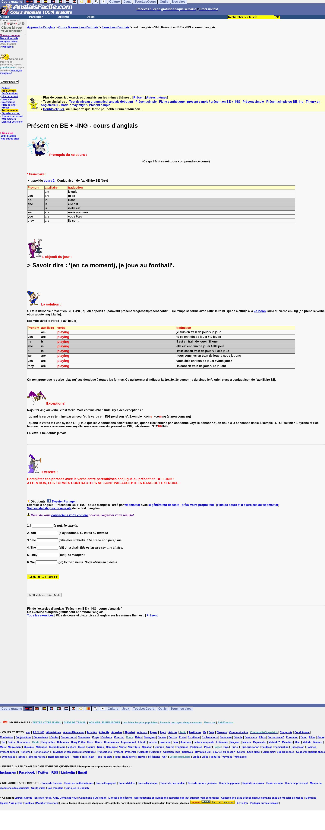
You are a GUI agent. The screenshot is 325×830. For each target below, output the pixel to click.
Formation (292, 737)
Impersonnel (128, 742)
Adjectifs (104, 732)
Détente (63, 16)
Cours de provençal (296, 783)
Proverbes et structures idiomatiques (73, 751)
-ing (28, 732)
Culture (113, 708)
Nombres (111, 747)
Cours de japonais (229, 783)
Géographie (48, 742)
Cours (4, 16)
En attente (194, 737)
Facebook (27, 772)
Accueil (6, 87)
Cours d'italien (126, 783)
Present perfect (8, 751)
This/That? (88, 756)
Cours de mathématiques (78, 783)
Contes (54, 737)
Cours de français (52, 783)
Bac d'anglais (55, 788)
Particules (196, 747)
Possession (297, 747)
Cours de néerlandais (172, 783)
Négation (147, 747)
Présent (138, 97)
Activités (92, 732)
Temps (21, 756)
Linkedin (68, 772)
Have (90, 742)
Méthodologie (57, 747)
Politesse (266, 747)
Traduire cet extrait (12, 116)
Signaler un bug (11, 113)
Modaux (318, 742)
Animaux (142, 732)
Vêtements (240, 756)
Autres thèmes (156, 97)
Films (262, 737)
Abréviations (53, 732)
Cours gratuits (12, 708)
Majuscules (259, 742)
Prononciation (41, 751)
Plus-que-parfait (250, 747)
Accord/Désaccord (73, 732)
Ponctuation (281, 747)
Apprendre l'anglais (41, 27)
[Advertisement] (176, 59)
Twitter (43, 772)
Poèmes (311, 747)
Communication (238, 732)
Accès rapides (10, 93)
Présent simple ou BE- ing (284, 101)
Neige (100, 747)
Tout (117, 756)
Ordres (170, 747)
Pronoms (25, 751)
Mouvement (14, 747)
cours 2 (49, 180)
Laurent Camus (23, 797)
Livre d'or (7, 99)
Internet (153, 742)
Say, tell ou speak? (224, 751)
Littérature (222, 742)
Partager (70, 501)
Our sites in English (77, 788)
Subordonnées (285, 751)
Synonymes (8, 756)
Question (155, 751)
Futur (304, 737)
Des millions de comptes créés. (10, 38)
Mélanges (41, 747)
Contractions (68, 737)
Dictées (162, 737)
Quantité (143, 751)
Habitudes (63, 742)
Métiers (72, 747)
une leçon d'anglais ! (11, 71)
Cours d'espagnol (106, 783)
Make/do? (274, 742)
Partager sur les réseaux (264, 803)
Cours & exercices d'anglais (78, 27)
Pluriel (234, 747)
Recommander (10, 110)
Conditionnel (302, 732)
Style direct (253, 751)
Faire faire (226, 737)
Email (82, 772)
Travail (142, 756)
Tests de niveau (36, 756)
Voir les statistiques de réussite (49, 508)
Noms (122, 747)
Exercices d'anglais (115, 27)
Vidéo (196, 756)
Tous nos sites (181, 708)
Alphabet (130, 732)
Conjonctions (23, 737)
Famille (238, 737)
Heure (98, 742)
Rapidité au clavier (253, 783)
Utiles (91, 16)
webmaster (132, 504)
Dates (138, 737)
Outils (162, 708)
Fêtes (312, 737)
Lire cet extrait (10, 96)
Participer (36, 16)
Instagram (8, 772)
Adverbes (116, 732)
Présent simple (146, 101)
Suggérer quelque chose (310, 751)
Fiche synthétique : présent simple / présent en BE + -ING (199, 101)
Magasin (235, 742)
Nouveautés (8, 102)
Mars (297, 742)
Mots (3, 747)
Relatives (187, 751)
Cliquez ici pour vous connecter (11, 29)
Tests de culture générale (202, 783)
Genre (320, 737)
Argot (163, 732)
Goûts (11, 742)
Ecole (182, 737)
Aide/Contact (9, 90)
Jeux (125, 708)
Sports (241, 751)
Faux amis (251, 737)
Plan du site (8, 104)
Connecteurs (40, 737)
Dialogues (150, 737)
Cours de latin (274, 783)
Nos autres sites (10, 138)
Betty (211, 732)
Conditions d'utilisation (92, 797)
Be (204, 732)
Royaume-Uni (203, 751)
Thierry (75, 756)
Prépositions (104, 751)
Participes (182, 747)
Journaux (186, 742)
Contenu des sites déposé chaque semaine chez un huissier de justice (262, 797)
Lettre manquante (204, 742)
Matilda (307, 742)
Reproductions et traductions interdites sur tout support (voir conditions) (176, 797)
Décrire (173, 737)
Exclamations (210, 737)
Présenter (130, 751)
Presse (5, 107)
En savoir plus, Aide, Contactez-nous (56, 797)
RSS (54, 772)
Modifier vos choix (47, 803)
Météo (81, 747)
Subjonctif (269, 751)
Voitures (215, 756)
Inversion (165, 742)
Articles (172, 732)
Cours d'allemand (148, 783)
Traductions (129, 756)
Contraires (84, 737)
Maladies (287, 742)
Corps (95, 737)
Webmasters (9, 118)
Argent (153, 732)
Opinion (159, 747)
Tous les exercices (40, 615)
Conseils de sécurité (120, 797)
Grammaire (23, 742)
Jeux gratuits (8, 135)
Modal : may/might (74, 105)
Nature (91, 747)
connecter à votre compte (69, 515)
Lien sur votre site (12, 121)
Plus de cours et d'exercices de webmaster (247, 504)
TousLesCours (143, 708)
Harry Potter (78, 742)
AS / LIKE (38, 732)
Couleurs (106, 737)
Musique (29, 747)
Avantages (7, 46)
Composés (286, 732)
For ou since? (276, 737)
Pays (226, 747)
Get (3, 742)
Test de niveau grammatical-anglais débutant (101, 101)
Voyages (227, 756)
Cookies (29, 803)
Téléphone (154, 756)
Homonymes (111, 742)
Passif (207, 747)
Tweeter (57, 501)
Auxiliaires (195, 732)
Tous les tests (104, 756)
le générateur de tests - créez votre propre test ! (182, 504)
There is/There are (58, 756)
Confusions (6, 737)
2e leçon (260, 311)
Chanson (222, 732)
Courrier (119, 737)
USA (164, 756)
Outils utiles (38, 788)
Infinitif (142, 742)
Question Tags (171, 751)
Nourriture (134, 747)
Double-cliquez (54, 109)
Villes (205, 756)
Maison (246, 742)
